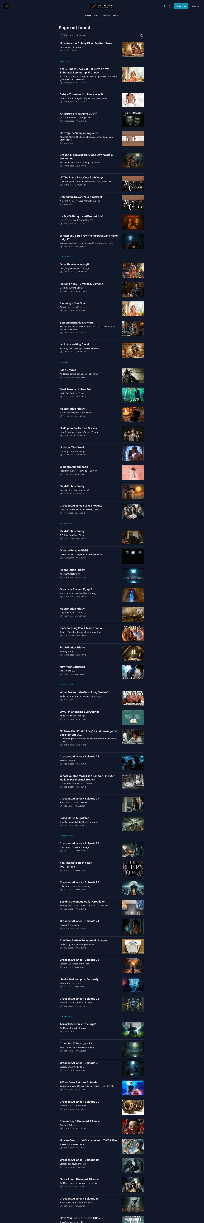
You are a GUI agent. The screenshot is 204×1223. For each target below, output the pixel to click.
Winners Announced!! (74, 466)
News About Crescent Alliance (79, 1179)
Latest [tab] (64, 35)
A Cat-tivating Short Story (72, 535)
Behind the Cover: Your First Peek (81, 197)
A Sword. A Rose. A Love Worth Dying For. (80, 200)
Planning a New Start (73, 303)
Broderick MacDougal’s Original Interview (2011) (83, 98)
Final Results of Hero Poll (75, 389)
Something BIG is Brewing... (77, 322)
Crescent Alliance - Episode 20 (79, 1101)
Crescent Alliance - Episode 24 (79, 921)
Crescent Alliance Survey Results (81, 505)
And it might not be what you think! (77, 944)
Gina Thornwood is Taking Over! (75, 117)
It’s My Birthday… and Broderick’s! (81, 216)
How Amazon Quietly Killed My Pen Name (86, 43)
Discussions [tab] (81, 35)
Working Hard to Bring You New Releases (79, 348)
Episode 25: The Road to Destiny (75, 886)
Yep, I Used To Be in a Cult (76, 862)
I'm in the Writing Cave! (74, 344)
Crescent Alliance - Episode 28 (79, 756)
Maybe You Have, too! (70, 983)
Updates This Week (72, 447)
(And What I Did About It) (72, 47)
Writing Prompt (67, 651)
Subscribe (181, 6)
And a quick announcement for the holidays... (81, 696)
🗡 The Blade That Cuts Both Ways (82, 177)
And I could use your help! (72, 715)
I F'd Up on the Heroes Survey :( (80, 428)
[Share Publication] (170, 6)
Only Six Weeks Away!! (74, 264)
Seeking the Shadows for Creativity (82, 901)
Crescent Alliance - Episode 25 (79, 882)
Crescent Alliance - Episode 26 (79, 843)
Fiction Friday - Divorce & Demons (81, 283)
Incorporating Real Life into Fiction (82, 628)
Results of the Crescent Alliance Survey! (78, 470)
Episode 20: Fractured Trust (73, 1105)
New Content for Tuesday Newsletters (78, 1047)
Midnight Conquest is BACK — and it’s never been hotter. (87, 243)
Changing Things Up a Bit (76, 1043)
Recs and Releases (68, 1125)
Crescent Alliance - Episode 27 (79, 798)
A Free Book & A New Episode (78, 1082)
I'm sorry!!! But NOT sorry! (72, 451)
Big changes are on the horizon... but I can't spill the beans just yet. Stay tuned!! (88, 328)
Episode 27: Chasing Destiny (73, 802)
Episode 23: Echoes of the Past (74, 963)
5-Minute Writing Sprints (71, 287)
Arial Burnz (72, 51)
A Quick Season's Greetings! (78, 1024)
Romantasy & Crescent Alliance (80, 1121)
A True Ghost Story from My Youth (76, 783)
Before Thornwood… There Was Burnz (84, 94)
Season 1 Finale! (67, 760)
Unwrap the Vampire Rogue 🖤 (79, 133)
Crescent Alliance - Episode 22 (79, 998)
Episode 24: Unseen (69, 924)
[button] (87, 15)
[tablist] (74, 35)
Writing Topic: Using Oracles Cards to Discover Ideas (85, 905)
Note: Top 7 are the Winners (73, 393)
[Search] (164, 6)
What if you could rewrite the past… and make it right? (89, 237)
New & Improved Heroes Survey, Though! (80, 432)
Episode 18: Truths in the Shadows (76, 1202)
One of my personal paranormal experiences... (82, 554)
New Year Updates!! (72, 666)
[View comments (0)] (81, 54)
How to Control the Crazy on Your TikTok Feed (89, 1140)
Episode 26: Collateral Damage (74, 847)
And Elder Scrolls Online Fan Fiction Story (79, 373)
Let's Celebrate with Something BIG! (77, 220)
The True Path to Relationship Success (84, 940)
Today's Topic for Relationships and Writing (80, 632)
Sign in (195, 6)
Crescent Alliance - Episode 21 (79, 1063)
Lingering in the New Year (72, 612)
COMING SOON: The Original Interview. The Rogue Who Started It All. (87, 138)
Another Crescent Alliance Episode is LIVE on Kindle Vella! (87, 1086)
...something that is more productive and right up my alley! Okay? (88, 740)
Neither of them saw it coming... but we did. (81, 162)
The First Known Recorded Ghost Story (78, 593)
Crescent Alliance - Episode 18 (79, 1198)
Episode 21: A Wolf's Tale (72, 1066)
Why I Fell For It (67, 866)
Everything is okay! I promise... (74, 307)
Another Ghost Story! (70, 573)
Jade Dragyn (68, 370)
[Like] (61, 169)
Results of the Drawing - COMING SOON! (79, 509)
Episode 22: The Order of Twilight (76, 1002)
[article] (102, 49)
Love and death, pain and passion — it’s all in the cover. (86, 181)
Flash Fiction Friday (72, 408)
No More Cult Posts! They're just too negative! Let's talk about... (89, 733)
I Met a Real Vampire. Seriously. (79, 979)
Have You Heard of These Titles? (80, 1218)
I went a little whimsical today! (74, 490)
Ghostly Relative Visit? (74, 550)
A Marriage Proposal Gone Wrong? (76, 412)
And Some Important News (73, 1028)
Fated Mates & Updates (74, 818)
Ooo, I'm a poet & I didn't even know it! (78, 821)
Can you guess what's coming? (74, 268)
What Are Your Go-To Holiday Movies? (84, 692)
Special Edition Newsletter (72, 1144)
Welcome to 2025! (68, 670)
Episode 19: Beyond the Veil (73, 1163)
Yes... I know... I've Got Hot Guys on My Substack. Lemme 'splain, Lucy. (84, 70)
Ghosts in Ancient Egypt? (76, 589)
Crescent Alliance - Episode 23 (79, 959)
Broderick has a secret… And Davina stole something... (86, 156)
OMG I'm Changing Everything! (79, 711)
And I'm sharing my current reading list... (79, 1183)
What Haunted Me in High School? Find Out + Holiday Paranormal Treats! (88, 777)
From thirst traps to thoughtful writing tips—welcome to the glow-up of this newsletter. (88, 78)
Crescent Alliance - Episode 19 (79, 1159)
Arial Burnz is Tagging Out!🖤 (78, 113)
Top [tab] (71, 35)
